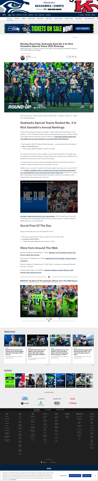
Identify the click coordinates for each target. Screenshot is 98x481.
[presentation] (93, 365)
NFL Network (32, 437)
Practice (45, 432)
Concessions (79, 429)
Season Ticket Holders (91, 441)
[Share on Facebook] (67, 57)
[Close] (95, 475)
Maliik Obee (28, 56)
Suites (92, 425)
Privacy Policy (13, 479)
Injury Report (7, 428)
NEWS (20, 413)
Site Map (20, 454)
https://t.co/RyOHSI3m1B (30, 146)
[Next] (59, 319)
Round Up (20, 418)
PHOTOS (45, 413)
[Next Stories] (91, 380)
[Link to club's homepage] (4, 14)
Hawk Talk (56, 437)
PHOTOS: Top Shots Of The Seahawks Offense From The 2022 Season (49, 281)
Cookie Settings (63, 475)
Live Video (33, 439)
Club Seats (92, 428)
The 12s (45, 442)
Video (33, 413)
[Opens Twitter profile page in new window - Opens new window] (27, 59)
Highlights (33, 416)
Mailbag (20, 431)
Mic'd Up (32, 424)
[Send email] (73, 57)
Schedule (67, 413)
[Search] (78, 15)
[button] (49, 196)
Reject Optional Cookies (75, 475)
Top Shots (45, 426)
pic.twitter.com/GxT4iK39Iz (30, 239)
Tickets (92, 413)
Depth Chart (7, 418)
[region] (49, 475)
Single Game (91, 416)
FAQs (79, 438)
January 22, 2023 (49, 241)
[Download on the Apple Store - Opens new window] (43, 462)
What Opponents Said (20, 450)
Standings (7, 423)
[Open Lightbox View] (49, 304)
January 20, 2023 (49, 149)
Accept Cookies (86, 475)
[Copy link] (76, 57)
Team (7, 413)
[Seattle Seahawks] (49, 468)
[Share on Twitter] (70, 57)
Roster (7, 416)
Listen (56, 413)
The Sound (33, 418)
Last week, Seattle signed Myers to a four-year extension (37, 216)
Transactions (7, 430)
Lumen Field (79, 416)
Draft (20, 416)
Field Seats (92, 430)
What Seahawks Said (20, 446)
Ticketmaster (91, 444)
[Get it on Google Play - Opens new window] (53, 463)
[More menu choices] (52, 14)
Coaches (7, 420)
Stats (7, 425)
